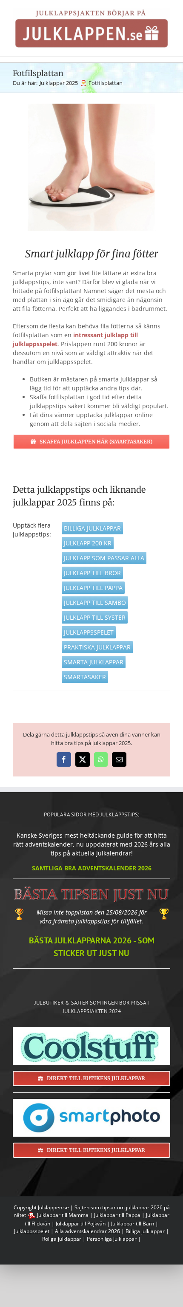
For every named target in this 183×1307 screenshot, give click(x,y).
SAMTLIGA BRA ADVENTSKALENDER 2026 (92, 868)
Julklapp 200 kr (88, 543)
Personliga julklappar (112, 1238)
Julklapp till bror (92, 573)
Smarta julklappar (93, 662)
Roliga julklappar (61, 1238)
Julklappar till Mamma (63, 1215)
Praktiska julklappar (97, 647)
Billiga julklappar (92, 528)
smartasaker (85, 677)
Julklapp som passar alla (104, 558)
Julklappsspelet (89, 632)
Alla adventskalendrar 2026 (87, 1231)
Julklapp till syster (95, 617)
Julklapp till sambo (95, 602)
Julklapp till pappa (93, 588)
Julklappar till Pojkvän (81, 1223)
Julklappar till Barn (132, 1223)
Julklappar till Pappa (117, 1215)
